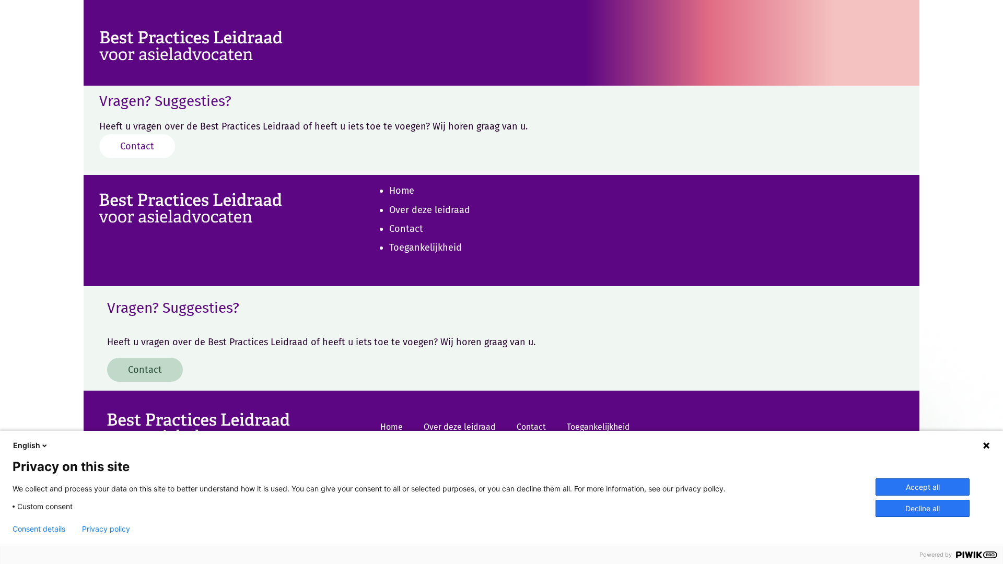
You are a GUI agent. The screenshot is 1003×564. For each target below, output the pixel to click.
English (26, 445)
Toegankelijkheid (425, 247)
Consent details (39, 529)
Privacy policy (106, 529)
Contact (137, 146)
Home (401, 190)
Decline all (922, 508)
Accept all (923, 487)
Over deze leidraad (429, 210)
